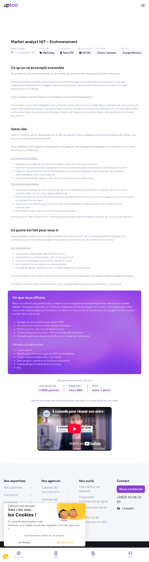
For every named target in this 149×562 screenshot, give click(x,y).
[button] (8, 555)
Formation (11, 495)
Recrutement (13, 487)
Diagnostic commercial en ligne (93, 499)
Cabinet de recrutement (50, 489)
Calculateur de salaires (89, 489)
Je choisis (24, 542)
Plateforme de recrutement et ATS (93, 519)
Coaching (10, 502)
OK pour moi (65, 542)
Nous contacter (131, 489)
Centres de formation (49, 501)
